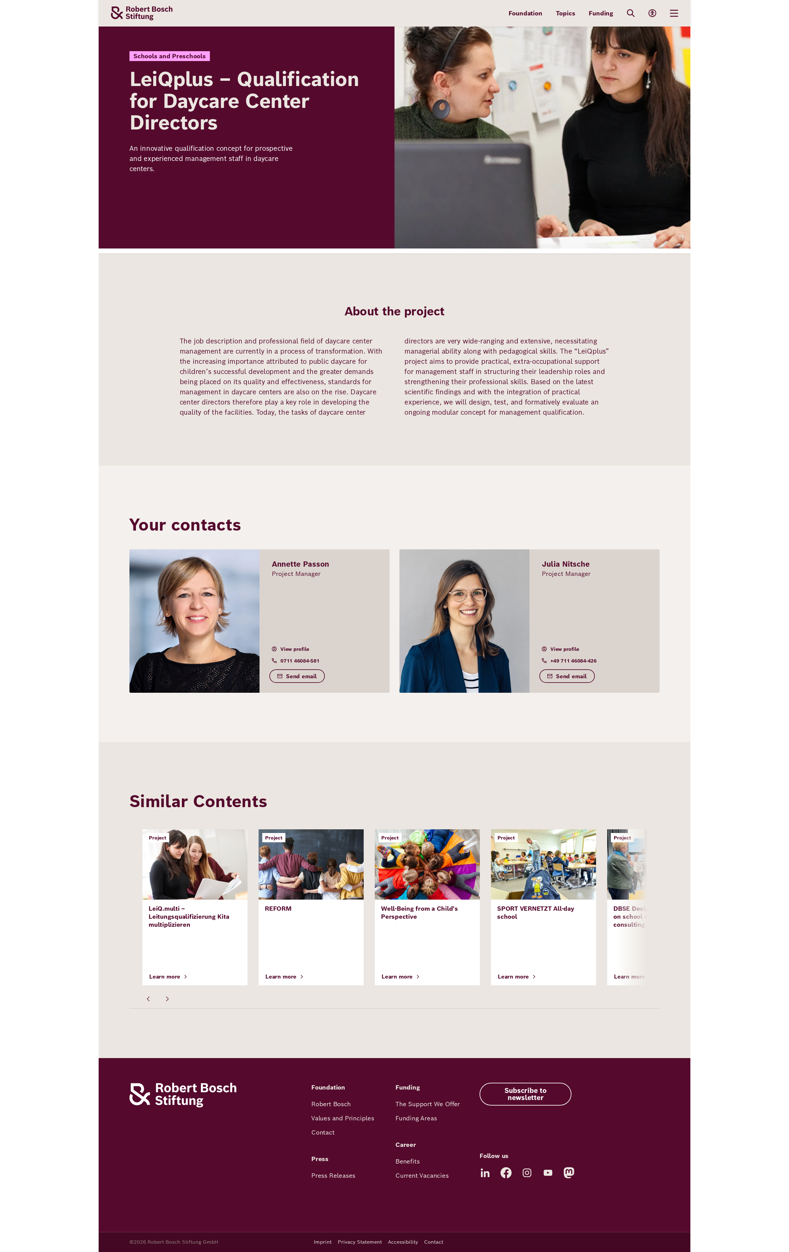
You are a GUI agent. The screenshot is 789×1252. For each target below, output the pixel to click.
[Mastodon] (568, 1172)
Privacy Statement (360, 1242)
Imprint (323, 1242)
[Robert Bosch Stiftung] (182, 1105)
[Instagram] (527, 1172)
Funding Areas (416, 1118)
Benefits (407, 1161)
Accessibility (403, 1242)
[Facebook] (506, 1172)
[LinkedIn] (485, 1172)
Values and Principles (342, 1118)
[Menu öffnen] (674, 13)
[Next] (167, 999)
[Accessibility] (652, 13)
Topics (565, 13)
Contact (323, 1132)
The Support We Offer (427, 1104)
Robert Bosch (331, 1104)
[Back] (148, 999)
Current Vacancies (422, 1176)
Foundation (525, 13)
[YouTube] (548, 1172)
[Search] (631, 13)
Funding (601, 13)
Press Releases (333, 1176)
